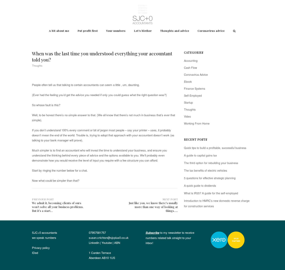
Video (187, 116)
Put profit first (88, 30)
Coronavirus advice (211, 30)
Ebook (188, 81)
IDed (35, 253)
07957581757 (97, 232)
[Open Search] (234, 31)
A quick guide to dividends (200, 185)
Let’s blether (143, 30)
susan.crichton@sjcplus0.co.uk (109, 238)
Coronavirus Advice (196, 75)
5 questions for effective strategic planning (210, 178)
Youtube (107, 243)
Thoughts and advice (174, 30)
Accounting (191, 61)
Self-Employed (193, 95)
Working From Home (197, 123)
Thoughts (37, 65)
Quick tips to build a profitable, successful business (215, 148)
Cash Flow (190, 68)
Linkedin (94, 243)
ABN (117, 243)
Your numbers (116, 30)
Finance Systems (194, 88)
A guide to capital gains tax (200, 155)
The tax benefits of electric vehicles (205, 170)
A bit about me (59, 30)
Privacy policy (41, 248)
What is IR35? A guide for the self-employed (211, 193)
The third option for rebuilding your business (211, 163)
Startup (188, 102)
